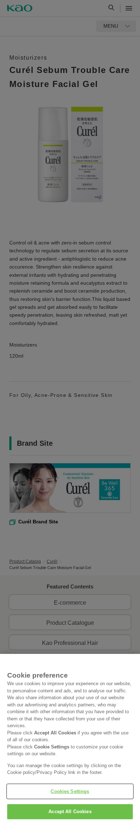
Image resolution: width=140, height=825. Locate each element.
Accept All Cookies (69, 811)
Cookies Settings (70, 791)
